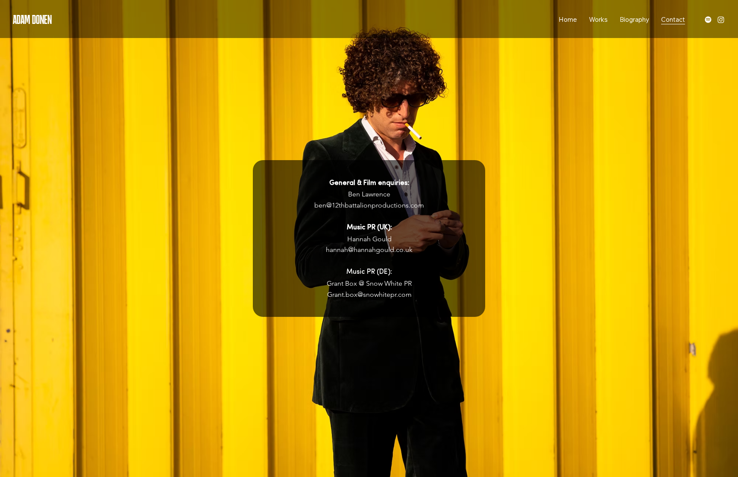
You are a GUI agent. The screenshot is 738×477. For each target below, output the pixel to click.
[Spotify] (708, 19)
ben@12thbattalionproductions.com (369, 205)
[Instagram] (721, 19)
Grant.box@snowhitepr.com (369, 294)
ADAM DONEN (32, 19)
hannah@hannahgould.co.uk (369, 250)
